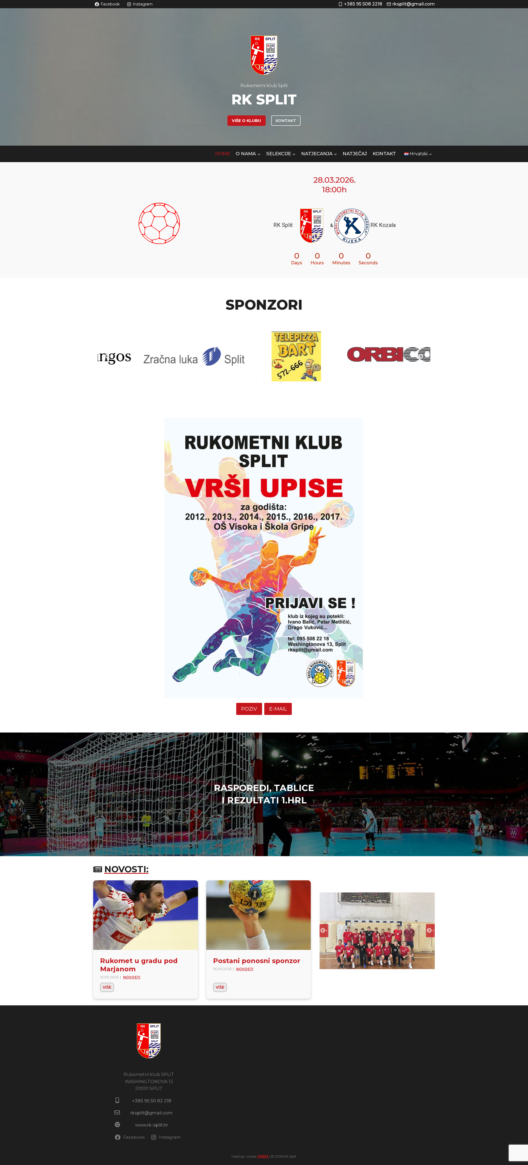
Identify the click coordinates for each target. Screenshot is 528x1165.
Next (421, 356)
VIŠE (108, 988)
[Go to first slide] (430, 930)
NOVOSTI (131, 977)
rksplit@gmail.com (151, 1113)
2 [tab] (264, 382)
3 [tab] (272, 382)
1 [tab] (256, 382)
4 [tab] (281, 382)
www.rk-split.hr (151, 1125)
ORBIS (262, 1156)
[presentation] (145, 915)
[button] (377, 930)
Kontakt (384, 153)
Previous (107, 356)
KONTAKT (286, 120)
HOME (222, 153)
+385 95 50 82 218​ (151, 1100)
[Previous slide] (324, 930)
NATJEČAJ (355, 153)
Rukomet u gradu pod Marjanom (139, 965)
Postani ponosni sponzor (256, 961)
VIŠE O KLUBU (246, 120)
